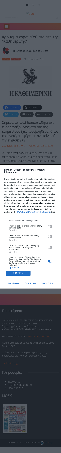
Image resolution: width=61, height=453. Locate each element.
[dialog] (30, 226)
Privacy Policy (46, 283)
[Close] (55, 170)
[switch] (50, 226)
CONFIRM (18, 273)
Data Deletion (14, 283)
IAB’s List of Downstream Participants (34, 212)
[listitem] (30, 220)
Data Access (30, 283)
